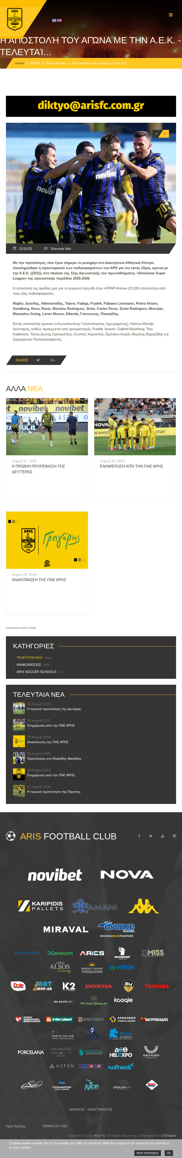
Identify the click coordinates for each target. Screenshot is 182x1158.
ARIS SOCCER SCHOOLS (40, 672)
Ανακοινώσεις (33, 665)
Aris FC (99, 1135)
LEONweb (168, 1135)
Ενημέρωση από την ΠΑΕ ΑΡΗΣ (131, 466)
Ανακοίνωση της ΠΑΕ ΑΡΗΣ (39, 580)
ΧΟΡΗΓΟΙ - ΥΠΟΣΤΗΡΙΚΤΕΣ (91, 1109)
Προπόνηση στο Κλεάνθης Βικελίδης (54, 758)
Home (19, 63)
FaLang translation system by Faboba (21, 628)
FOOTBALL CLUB (68, 836)
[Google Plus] (53, 360)
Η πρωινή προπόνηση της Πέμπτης (54, 792)
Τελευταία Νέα (56, 63)
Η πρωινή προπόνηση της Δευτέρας (54, 709)
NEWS (35, 63)
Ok (169, 1153)
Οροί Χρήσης (16, 1126)
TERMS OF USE (54, 1126)
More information (148, 1153)
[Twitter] (38, 360)
